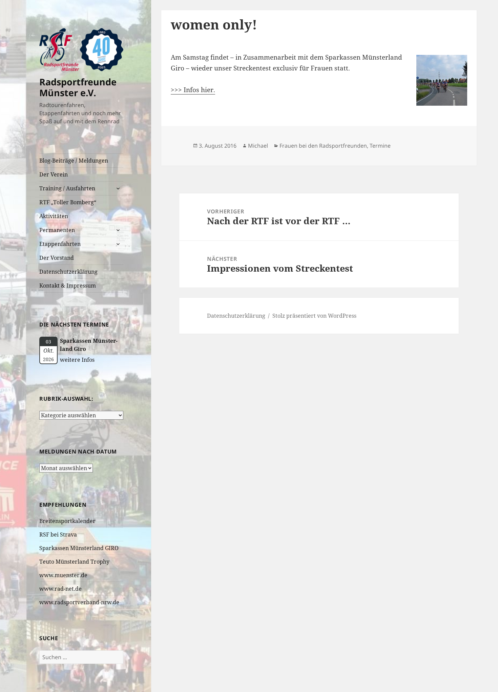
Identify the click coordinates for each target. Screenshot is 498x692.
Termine (380, 145)
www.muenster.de (63, 575)
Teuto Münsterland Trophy (74, 561)
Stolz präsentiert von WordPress (314, 315)
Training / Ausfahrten (67, 188)
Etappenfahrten (60, 244)
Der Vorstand (56, 257)
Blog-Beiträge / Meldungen (73, 160)
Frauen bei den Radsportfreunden (323, 145)
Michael (258, 145)
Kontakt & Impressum (67, 285)
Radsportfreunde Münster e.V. (78, 87)
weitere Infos (77, 359)
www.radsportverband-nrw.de (79, 602)
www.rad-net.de (60, 588)
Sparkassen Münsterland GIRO (79, 548)
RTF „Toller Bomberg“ (67, 202)
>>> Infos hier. (193, 89)
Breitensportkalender (67, 521)
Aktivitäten (53, 216)
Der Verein (53, 174)
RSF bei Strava (58, 534)
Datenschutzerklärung (68, 271)
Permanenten (57, 230)
